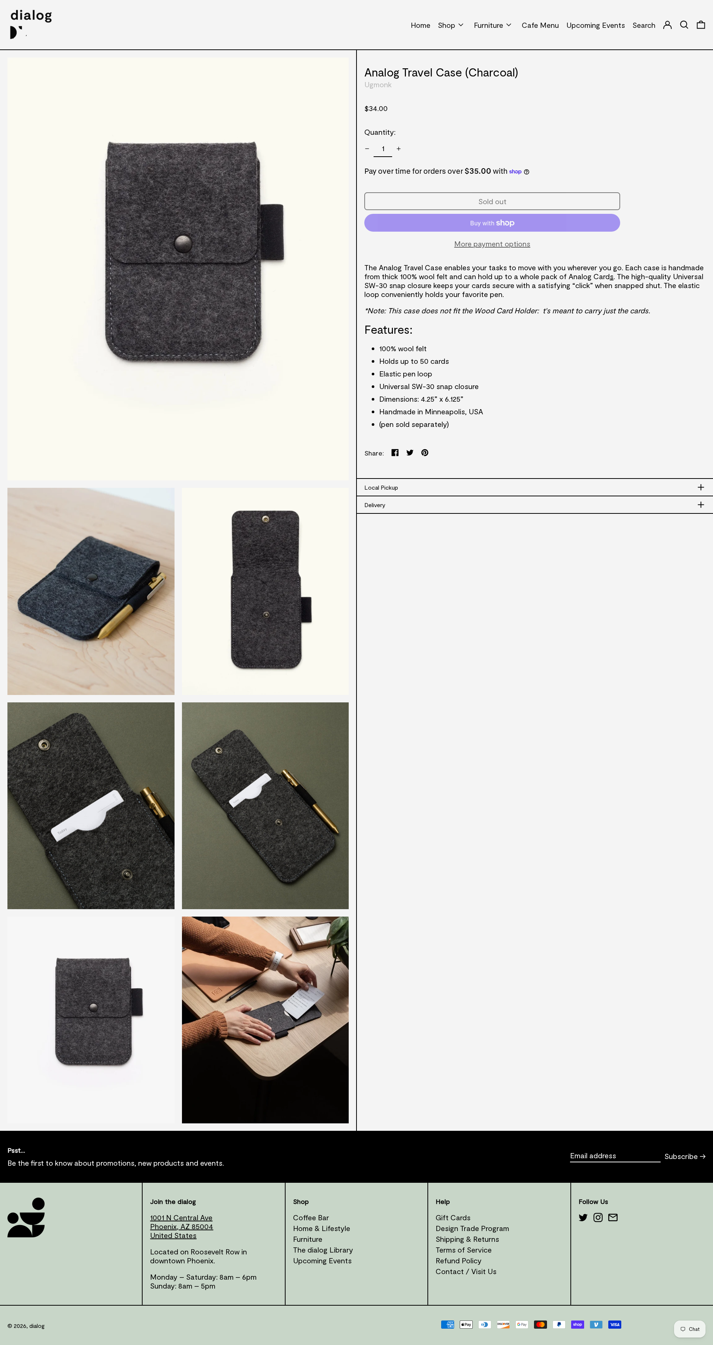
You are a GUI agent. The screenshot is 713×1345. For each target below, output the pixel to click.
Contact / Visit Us (466, 1271)
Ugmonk (378, 84)
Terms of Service (464, 1249)
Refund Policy (459, 1260)
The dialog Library (323, 1249)
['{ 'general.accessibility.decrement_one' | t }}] (367, 148)
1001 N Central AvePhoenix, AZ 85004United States (181, 1226)
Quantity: (379, 132)
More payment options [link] (492, 243)
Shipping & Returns (467, 1238)
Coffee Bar (311, 1217)
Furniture (307, 1238)
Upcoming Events (322, 1260)
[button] (701, 25)
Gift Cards (453, 1217)
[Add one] (398, 148)
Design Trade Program (472, 1228)
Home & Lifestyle (321, 1228)
